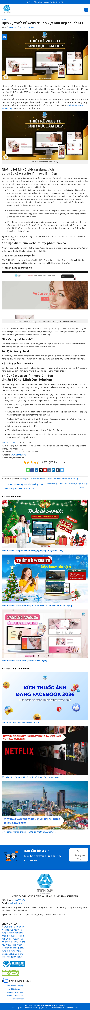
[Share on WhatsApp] (28, 470)
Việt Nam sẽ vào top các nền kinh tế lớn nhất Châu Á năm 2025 (29, 832)
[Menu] (86, 10)
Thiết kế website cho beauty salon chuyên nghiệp (25, 660)
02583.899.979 (18, 900)
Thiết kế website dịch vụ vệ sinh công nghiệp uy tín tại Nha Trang (32, 550)
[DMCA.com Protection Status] (10, 972)
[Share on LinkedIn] (53, 470)
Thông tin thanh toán (15, 999)
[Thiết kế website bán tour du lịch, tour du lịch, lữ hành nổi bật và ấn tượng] (45, 579)
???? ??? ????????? (10, 442)
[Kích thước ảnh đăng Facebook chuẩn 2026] (45, 696)
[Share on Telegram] (62, 470)
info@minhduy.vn (15, 903)
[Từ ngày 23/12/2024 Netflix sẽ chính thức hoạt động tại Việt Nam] (45, 750)
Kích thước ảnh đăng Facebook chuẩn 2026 (20, 722)
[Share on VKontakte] (49, 470)
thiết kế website (36, 479)
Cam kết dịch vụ (13, 989)
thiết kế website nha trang (51, 479)
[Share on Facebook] (32, 470)
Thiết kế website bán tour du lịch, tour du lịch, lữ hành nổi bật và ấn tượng (37, 605)
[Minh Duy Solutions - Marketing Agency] (19, 9)
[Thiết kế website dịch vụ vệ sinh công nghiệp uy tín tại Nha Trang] (45, 524)
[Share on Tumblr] (58, 470)
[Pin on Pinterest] (45, 470)
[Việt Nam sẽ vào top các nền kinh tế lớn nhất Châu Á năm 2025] (45, 805)
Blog (4, 19)
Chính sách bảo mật (15, 992)
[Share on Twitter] (36, 470)
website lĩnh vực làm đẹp (69, 479)
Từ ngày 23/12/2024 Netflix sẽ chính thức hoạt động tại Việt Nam (30, 777)
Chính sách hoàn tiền (15, 995)
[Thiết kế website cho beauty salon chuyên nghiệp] (45, 633)
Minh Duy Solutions (27, 27)
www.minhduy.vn (18, 454)
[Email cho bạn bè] (41, 470)
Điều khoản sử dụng (15, 985)
